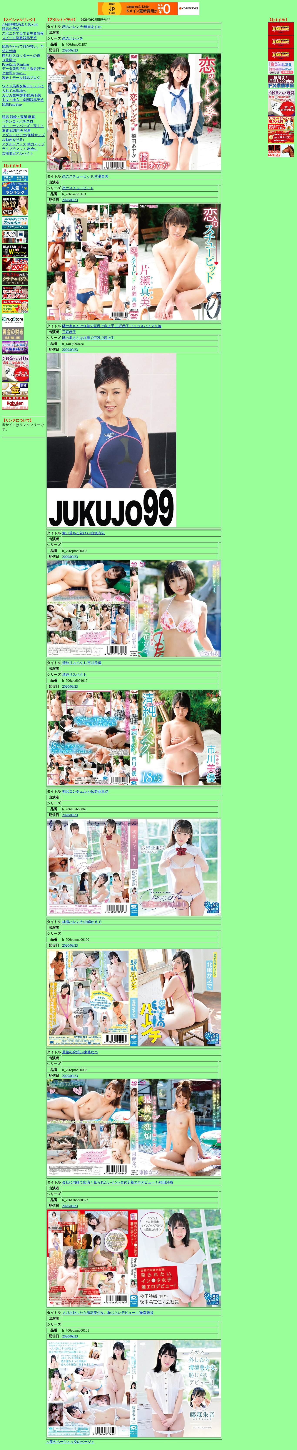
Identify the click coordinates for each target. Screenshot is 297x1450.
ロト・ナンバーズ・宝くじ (23, 126)
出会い (32, 149)
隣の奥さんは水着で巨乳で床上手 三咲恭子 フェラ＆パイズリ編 (111, 326)
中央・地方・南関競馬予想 (23, 100)
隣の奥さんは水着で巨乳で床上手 (88, 338)
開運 (27, 130)
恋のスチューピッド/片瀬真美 (85, 176)
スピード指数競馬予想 (19, 38)
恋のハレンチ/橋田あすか (81, 26)
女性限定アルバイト (17, 153)
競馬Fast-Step (12, 104)
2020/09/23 (70, 50)
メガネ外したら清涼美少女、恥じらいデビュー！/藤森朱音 (108, 1312)
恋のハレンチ (72, 38)
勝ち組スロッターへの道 (21, 55)
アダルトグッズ (14, 144)
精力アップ (36, 144)
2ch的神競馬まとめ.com (20, 24)
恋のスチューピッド (77, 188)
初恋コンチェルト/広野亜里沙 (85, 791)
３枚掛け (9, 60)
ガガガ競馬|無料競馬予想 (21, 95)
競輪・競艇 (18, 117)
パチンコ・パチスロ (17, 121)
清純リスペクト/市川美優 (81, 663)
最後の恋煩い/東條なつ (80, 1052)
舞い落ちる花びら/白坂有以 (83, 533)
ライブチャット (14, 149)
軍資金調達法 (12, 130)
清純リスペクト (74, 674)
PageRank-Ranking (15, 64)
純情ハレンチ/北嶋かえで (81, 922)
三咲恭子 (69, 332)
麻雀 (31, 117)
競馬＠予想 (10, 29)
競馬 (5, 117)
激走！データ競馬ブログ (21, 78)
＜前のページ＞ (58, 1441)
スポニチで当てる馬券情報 (23, 33)
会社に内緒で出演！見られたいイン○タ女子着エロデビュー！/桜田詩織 (117, 1182)
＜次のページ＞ (82, 1441)
